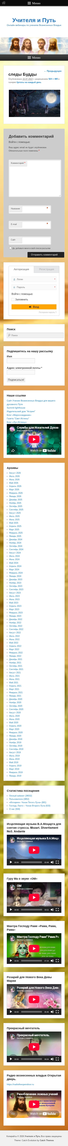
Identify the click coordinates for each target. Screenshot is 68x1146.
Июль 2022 (14, 636)
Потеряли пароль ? (47, 312)
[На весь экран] (57, 862)
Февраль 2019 (16, 772)
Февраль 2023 (16, 612)
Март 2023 (14, 609)
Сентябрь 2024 (16, 549)
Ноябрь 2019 (15, 742)
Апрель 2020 (15, 726)
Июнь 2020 (14, 719)
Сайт (13, 240)
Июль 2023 (14, 596)
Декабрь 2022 (15, 619)
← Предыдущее (53, 71)
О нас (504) (14, 809)
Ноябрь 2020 (15, 702)
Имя (9, 356)
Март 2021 (14, 689)
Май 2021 (13, 682)
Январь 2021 (15, 696)
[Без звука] (52, 862)
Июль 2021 (14, 676)
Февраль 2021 (16, 692)
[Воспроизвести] (10, 862)
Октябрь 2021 (15, 666)
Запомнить (21, 299)
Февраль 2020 (16, 732)
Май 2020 (13, 722)
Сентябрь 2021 (16, 669)
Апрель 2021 (15, 686)
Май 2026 (13, 483)
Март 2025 (14, 529)
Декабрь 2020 (15, 699)
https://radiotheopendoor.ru (20, 1084)
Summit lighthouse (16, 407)
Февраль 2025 (16, 533)
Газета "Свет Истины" (18, 418)
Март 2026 (14, 489)
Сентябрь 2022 (16, 629)
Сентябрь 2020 (16, 709)
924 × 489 (53, 79)
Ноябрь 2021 (15, 662)
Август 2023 (15, 593)
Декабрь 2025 (15, 499)
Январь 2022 (15, 656)
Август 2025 (15, 513)
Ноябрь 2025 (15, 503)
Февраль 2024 (16, 573)
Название (15, 208)
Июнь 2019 (14, 759)
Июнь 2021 (14, 679)
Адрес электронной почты (24, 368)
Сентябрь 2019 (16, 749)
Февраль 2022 (16, 652)
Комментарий (18, 163)
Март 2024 (14, 569)
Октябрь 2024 (15, 546)
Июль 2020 (14, 716)
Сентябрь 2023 (16, 589)
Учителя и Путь (34, 20)
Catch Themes (47, 1140)
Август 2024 (15, 553)
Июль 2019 (14, 756)
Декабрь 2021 (15, 659)
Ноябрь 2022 (15, 622)
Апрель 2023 (15, 606)
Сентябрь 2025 (16, 509)
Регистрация (46, 269)
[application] (34, 850)
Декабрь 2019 (15, 739)
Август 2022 (15, 632)
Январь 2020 (15, 736)
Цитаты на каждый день (29, 82)
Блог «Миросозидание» (19, 415)
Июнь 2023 (14, 599)
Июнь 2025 (14, 519)
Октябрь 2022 (15, 626)
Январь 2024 (15, 576)
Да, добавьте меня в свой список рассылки (31, 248)
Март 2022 (14, 649)
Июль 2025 (14, 516)
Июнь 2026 (14, 479)
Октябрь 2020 (15, 706)
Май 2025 (13, 523)
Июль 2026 (14, 476)
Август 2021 (15, 672)
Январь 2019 (15, 776)
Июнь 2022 (14, 639)
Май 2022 (13, 643)
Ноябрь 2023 (15, 583)
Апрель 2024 (15, 566)
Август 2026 (15, 473)
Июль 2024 (14, 556)
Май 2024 (13, 563)
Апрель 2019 (15, 766)
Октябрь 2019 (15, 746)
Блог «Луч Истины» (17, 422)
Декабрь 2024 (15, 539)
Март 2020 (14, 729)
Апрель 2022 (15, 646)
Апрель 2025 (15, 526)
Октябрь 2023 (15, 586)
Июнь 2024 (14, 559)
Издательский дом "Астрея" (21, 411)
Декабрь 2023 (15, 579)
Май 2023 (13, 603)
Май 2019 (13, 762)
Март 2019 (14, 769)
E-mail (14, 224)
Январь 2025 (15, 536)
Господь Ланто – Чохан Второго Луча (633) (29, 806)
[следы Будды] (34, 117)
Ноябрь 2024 (15, 543)
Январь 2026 (15, 496)
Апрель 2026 (15, 486)
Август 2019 (15, 752)
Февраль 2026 (16, 493)
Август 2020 (15, 712)
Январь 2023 (15, 616)
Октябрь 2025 (15, 506)
